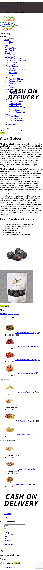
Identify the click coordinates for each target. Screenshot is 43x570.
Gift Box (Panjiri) (15, 106)
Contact (7, 7)
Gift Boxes (8, 99)
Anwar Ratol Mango (20, 93)
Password (4, 559)
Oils (6, 55)
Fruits (6, 89)
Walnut (11, 87)
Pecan (11, 77)
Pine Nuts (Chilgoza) (16, 79)
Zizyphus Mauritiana (16, 120)
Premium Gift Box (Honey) (19, 108)
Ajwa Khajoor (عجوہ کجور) (10, 314)
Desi (6, 46)
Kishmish (12, 71)
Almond (12, 54)
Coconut (12, 64)
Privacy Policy (9, 518)
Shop (6, 43)
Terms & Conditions (11, 516)
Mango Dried (14, 75)
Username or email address (11, 555)
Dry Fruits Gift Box (16, 102)
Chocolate (13, 62)
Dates (8, 24)
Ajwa (11, 42)
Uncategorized (10, 124)
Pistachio (12, 83)
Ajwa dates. (4, 214)
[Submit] (5, 528)
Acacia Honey (14, 116)
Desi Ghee (13, 48)
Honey (6, 114)
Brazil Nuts (13, 56)
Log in (17, 563)
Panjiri (11, 50)
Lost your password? (8, 567)
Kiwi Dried (13, 73)
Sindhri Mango (18, 97)
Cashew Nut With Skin (17, 60)
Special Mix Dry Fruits (17, 112)
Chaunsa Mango (19, 95)
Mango (11, 91)
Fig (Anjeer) (13, 66)
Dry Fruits (8, 47)
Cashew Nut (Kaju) (16, 58)
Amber (11, 44)
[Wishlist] (1, 304)
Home (2, 24)
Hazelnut (12, 68)
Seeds (11, 85)
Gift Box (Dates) (15, 104)
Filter (2, 133)
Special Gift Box (15, 110)
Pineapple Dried (15, 81)
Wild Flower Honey (16, 118)
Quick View (4, 306)
